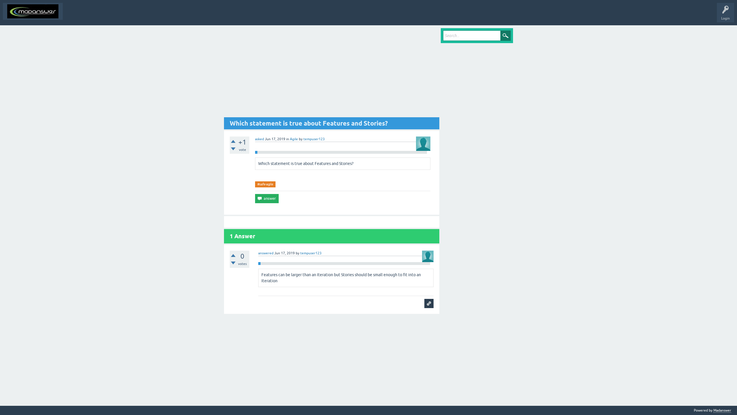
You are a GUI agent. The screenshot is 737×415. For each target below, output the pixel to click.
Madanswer (722, 410)
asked (259, 139)
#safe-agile (265, 184)
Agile (294, 139)
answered (265, 253)
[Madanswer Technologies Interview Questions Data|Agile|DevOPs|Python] (33, 11)
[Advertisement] (331, 72)
